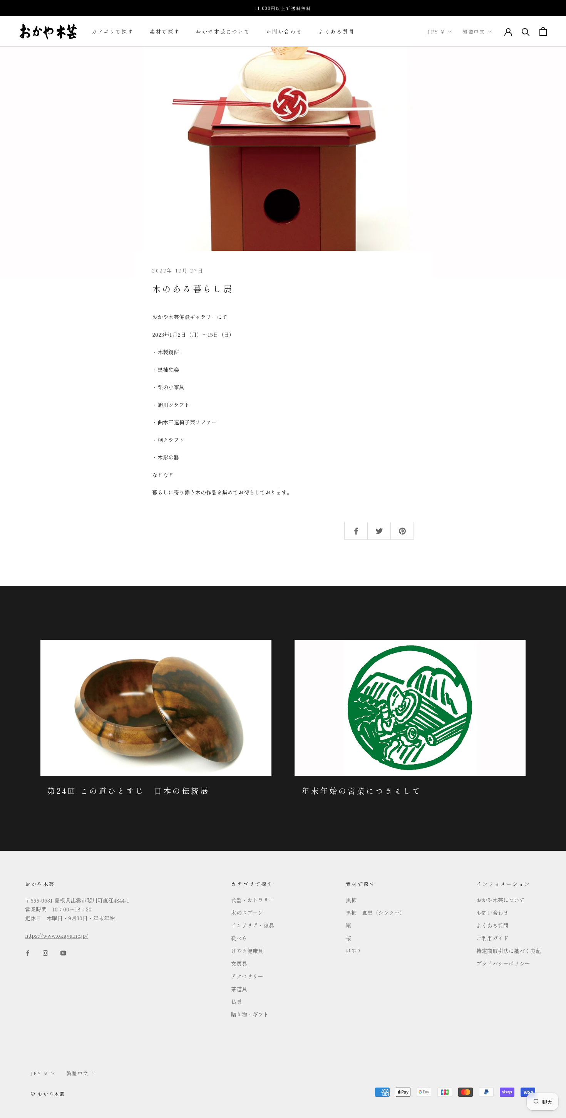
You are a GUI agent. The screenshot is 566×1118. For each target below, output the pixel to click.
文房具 (239, 963)
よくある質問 (336, 31)
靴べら (239, 938)
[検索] (526, 31)
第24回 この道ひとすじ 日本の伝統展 (128, 790)
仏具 (236, 1001)
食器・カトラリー (252, 900)
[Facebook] (27, 952)
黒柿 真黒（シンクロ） (375, 912)
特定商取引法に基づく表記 (508, 951)
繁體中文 (474, 31)
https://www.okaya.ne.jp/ (56, 935)
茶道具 (239, 989)
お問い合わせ (284, 31)
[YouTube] (63, 952)
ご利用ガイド (492, 938)
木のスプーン (247, 912)
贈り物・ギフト (250, 1014)
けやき (354, 951)
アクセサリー (247, 976)
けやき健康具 (247, 951)
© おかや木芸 (48, 1093)
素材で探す (165, 31)
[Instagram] (45, 952)
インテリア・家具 (252, 925)
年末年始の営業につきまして (361, 790)
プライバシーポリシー (503, 963)
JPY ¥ (436, 31)
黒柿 (351, 900)
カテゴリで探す (113, 31)
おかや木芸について (223, 31)
